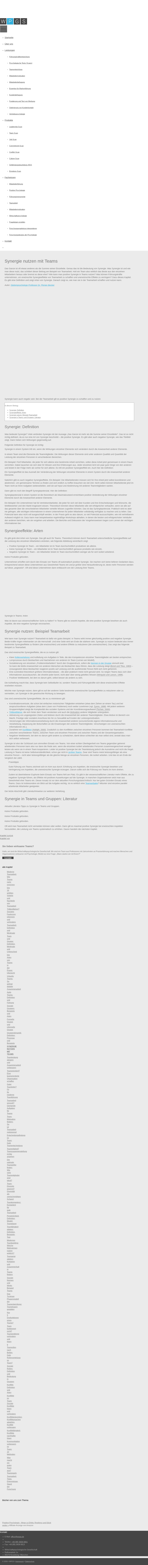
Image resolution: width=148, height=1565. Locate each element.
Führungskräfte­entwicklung (19, 57)
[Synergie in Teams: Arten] (39, 613)
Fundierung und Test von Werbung (22, 101)
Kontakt (8, 241)
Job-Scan (13, 139)
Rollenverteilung (22, 657)
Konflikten (27, 730)
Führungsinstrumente (17, 197)
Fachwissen (10, 177)
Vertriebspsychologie (17, 114)
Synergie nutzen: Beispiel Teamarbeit (23, 415)
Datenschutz (29, 1561)
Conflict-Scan (14, 152)
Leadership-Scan (15, 127)
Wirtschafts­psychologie (18, 216)
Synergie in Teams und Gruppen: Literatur (25, 417)
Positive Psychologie (17, 190)
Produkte (9, 120)
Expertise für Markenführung (20, 89)
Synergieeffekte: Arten (17, 413)
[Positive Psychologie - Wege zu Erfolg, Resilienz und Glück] (19, 1520)
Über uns (9, 44)
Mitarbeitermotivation (17, 76)
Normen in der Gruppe (101, 663)
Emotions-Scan (15, 171)
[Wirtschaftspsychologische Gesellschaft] (13, 24)
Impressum (19, 1561)
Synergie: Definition (16, 410)
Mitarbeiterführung (16, 184)
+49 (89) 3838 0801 (20, 1542)
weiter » (5, 1525)
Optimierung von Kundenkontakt (21, 108)
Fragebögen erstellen (17, 222)
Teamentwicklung (15, 69)
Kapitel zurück (6, 835)
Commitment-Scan (16, 146)
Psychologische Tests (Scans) (20, 63)
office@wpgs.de (17, 1537)
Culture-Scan (14, 158)
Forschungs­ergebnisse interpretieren (23, 228)
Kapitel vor (5, 838)
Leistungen (10, 50)
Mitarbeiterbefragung (17, 82)
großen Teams (75, 752)
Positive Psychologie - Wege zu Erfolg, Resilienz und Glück (26, 1523)
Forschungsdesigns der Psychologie (23, 235)
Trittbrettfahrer (15, 712)
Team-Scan (13, 133)
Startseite (9, 37)
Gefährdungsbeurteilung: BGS (20, 165)
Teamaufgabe (91, 783)
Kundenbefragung (16, 95)
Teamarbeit (13, 203)
